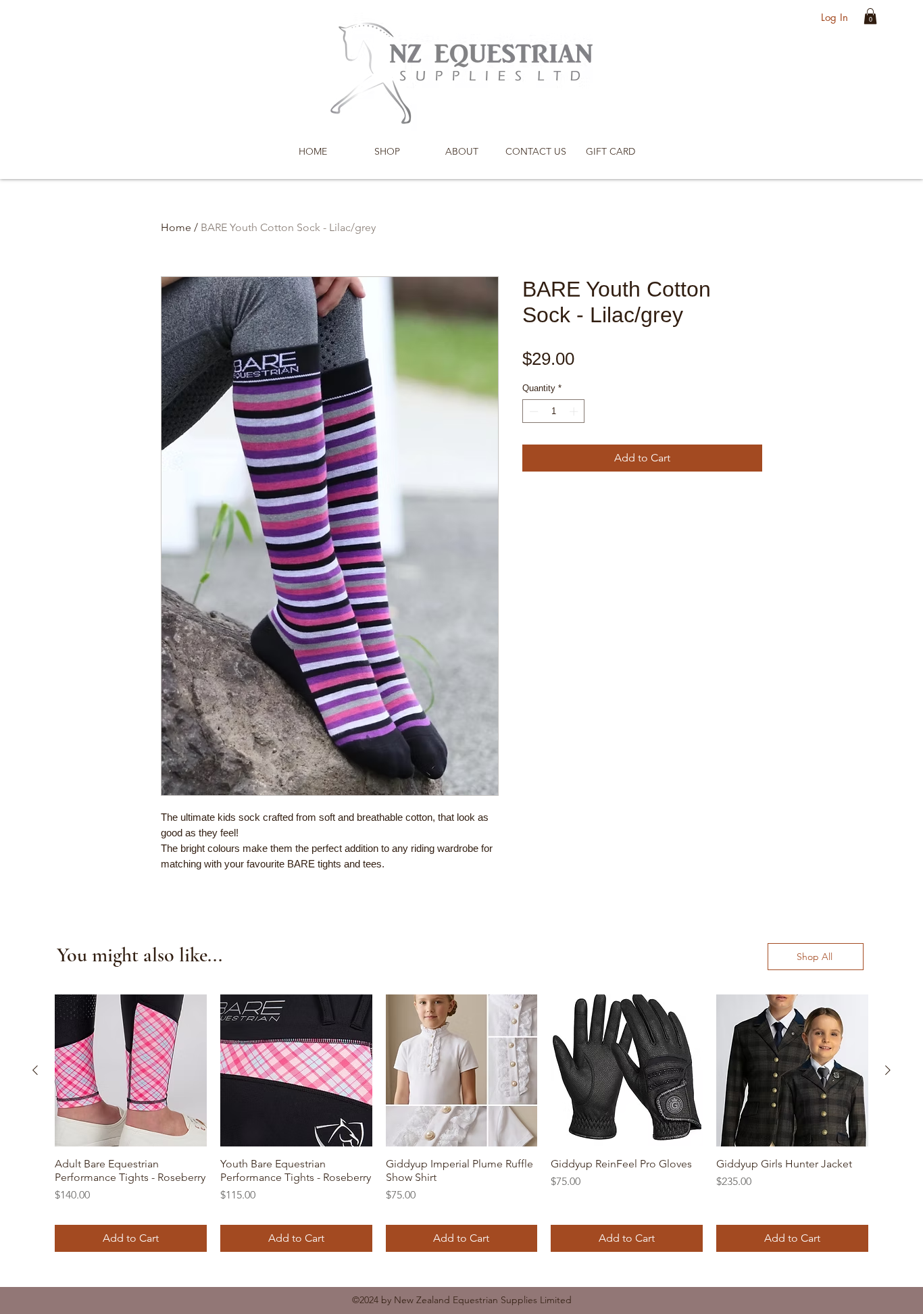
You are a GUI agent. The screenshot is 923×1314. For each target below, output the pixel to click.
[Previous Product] (35, 1070)
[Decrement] (532, 411)
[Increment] (575, 411)
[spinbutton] (554, 411)
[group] (461, 1123)
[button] (870, 16)
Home (176, 227)
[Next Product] (888, 1070)
